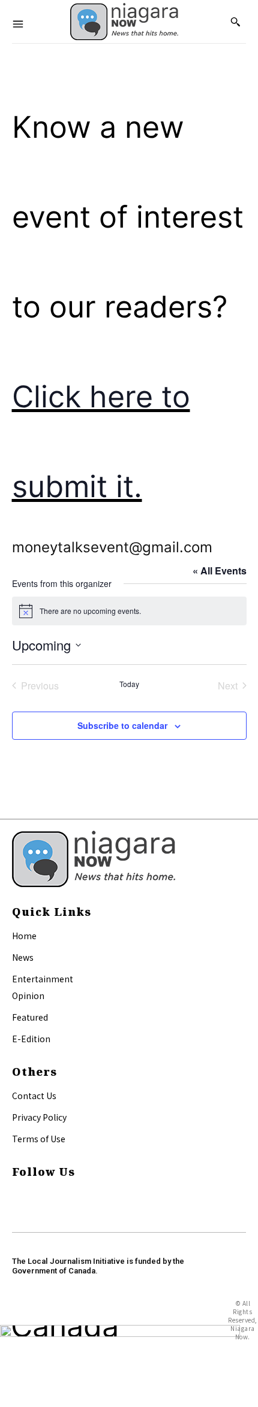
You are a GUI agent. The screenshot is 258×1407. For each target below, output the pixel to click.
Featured (30, 1017)
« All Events (220, 570)
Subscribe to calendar (122, 725)
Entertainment (42, 979)
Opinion (28, 995)
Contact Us (34, 1096)
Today (129, 684)
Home (24, 936)
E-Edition (31, 1039)
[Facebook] (17, 1196)
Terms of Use (38, 1139)
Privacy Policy (39, 1117)
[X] (17, 1210)
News (23, 957)
